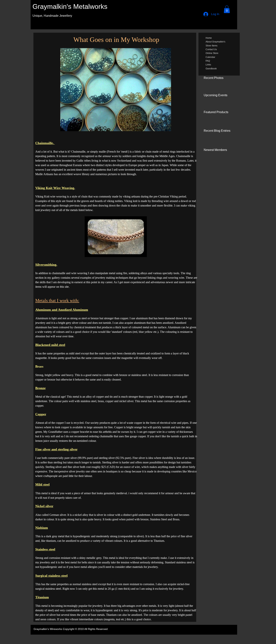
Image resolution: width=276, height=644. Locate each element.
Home (209, 38)
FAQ (208, 61)
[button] (227, 9)
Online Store (212, 53)
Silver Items (211, 45)
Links (208, 64)
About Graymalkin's (215, 41)
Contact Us (211, 49)
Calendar (210, 57)
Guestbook (211, 68)
